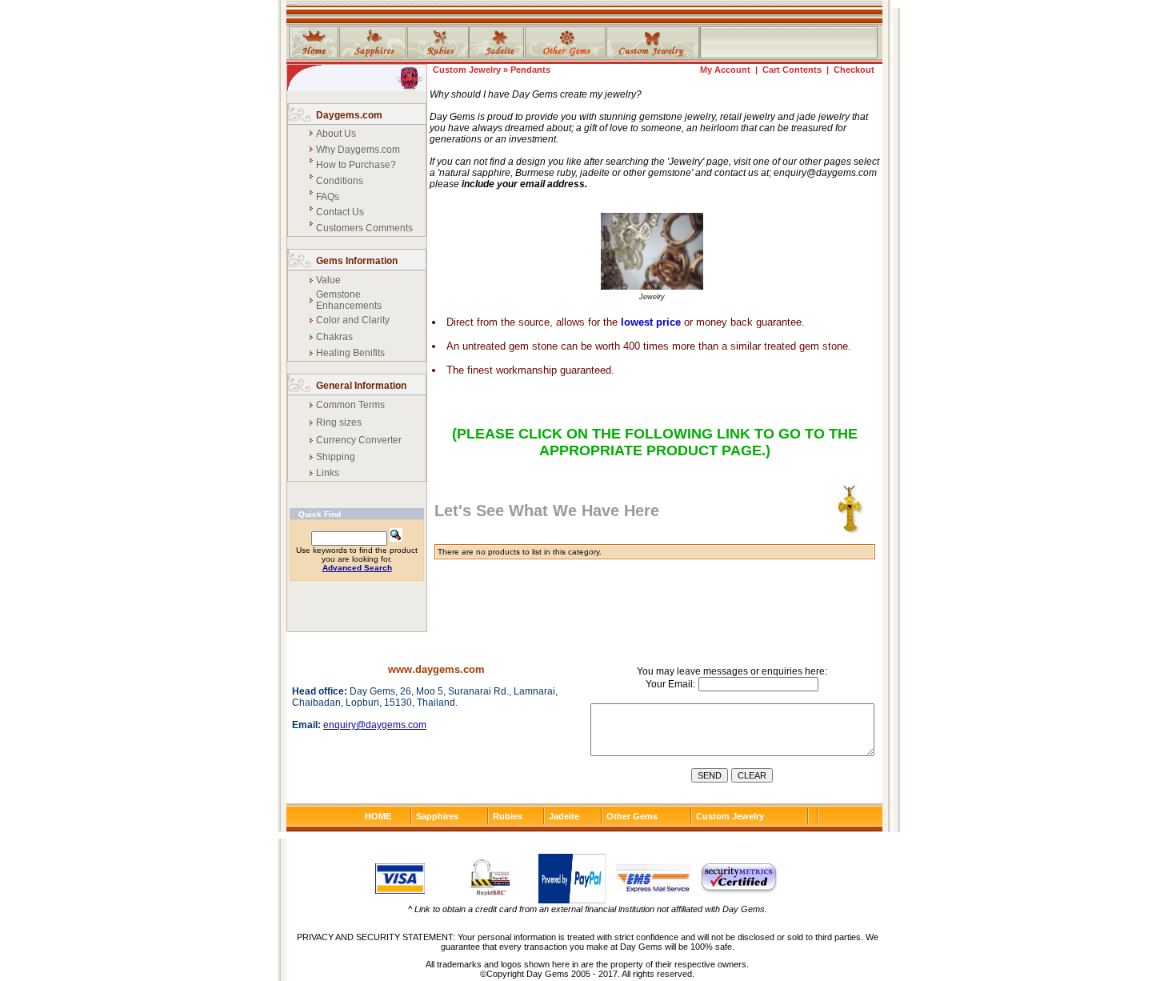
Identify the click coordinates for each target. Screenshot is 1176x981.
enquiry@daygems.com (374, 725)
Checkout (854, 69)
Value (328, 280)
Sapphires (437, 816)
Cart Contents (792, 69)
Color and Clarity (353, 320)
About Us (336, 133)
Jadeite (564, 816)
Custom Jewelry (467, 69)
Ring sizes (339, 422)
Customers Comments (364, 228)
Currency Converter (359, 440)
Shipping (335, 456)
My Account (725, 69)
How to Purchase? (356, 164)
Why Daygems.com (358, 149)
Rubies (507, 816)
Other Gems (632, 816)
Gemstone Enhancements (349, 300)
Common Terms (350, 404)
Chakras (334, 336)
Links (327, 472)
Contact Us (340, 212)
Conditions (339, 180)
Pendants (530, 69)
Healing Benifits (350, 352)
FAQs (327, 196)
